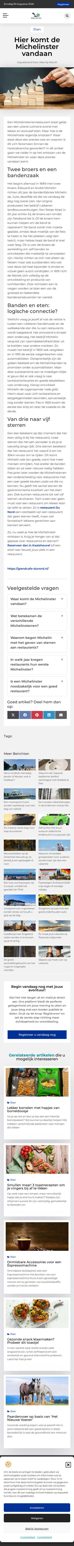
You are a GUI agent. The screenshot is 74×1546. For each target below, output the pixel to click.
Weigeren (37, 1518)
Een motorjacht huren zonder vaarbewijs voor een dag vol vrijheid (19, 805)
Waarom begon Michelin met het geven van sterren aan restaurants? (37, 642)
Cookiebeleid (27, 1537)
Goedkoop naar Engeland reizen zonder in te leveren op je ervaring (19, 937)
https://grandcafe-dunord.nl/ (28, 568)
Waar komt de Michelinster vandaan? (37, 601)
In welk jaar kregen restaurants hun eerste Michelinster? (37, 664)
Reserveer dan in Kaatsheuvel (28, 545)
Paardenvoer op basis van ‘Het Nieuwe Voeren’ (32, 1418)
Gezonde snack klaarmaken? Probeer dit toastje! (30, 1340)
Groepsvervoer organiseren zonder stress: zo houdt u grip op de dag (19, 912)
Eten (37, 29)
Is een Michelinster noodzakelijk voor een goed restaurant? (37, 686)
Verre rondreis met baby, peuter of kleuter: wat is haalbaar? (18, 776)
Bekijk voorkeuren (37, 1528)
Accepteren (37, 1507)
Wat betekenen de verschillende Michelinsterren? (37, 621)
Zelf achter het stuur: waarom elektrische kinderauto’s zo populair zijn (54, 831)
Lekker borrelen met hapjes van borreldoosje (33, 1109)
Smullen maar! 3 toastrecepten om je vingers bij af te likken (36, 1186)
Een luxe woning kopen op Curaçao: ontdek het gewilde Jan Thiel (19, 886)
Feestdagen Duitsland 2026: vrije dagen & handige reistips (54, 886)
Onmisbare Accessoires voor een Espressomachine (34, 1263)
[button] (68, 1465)
